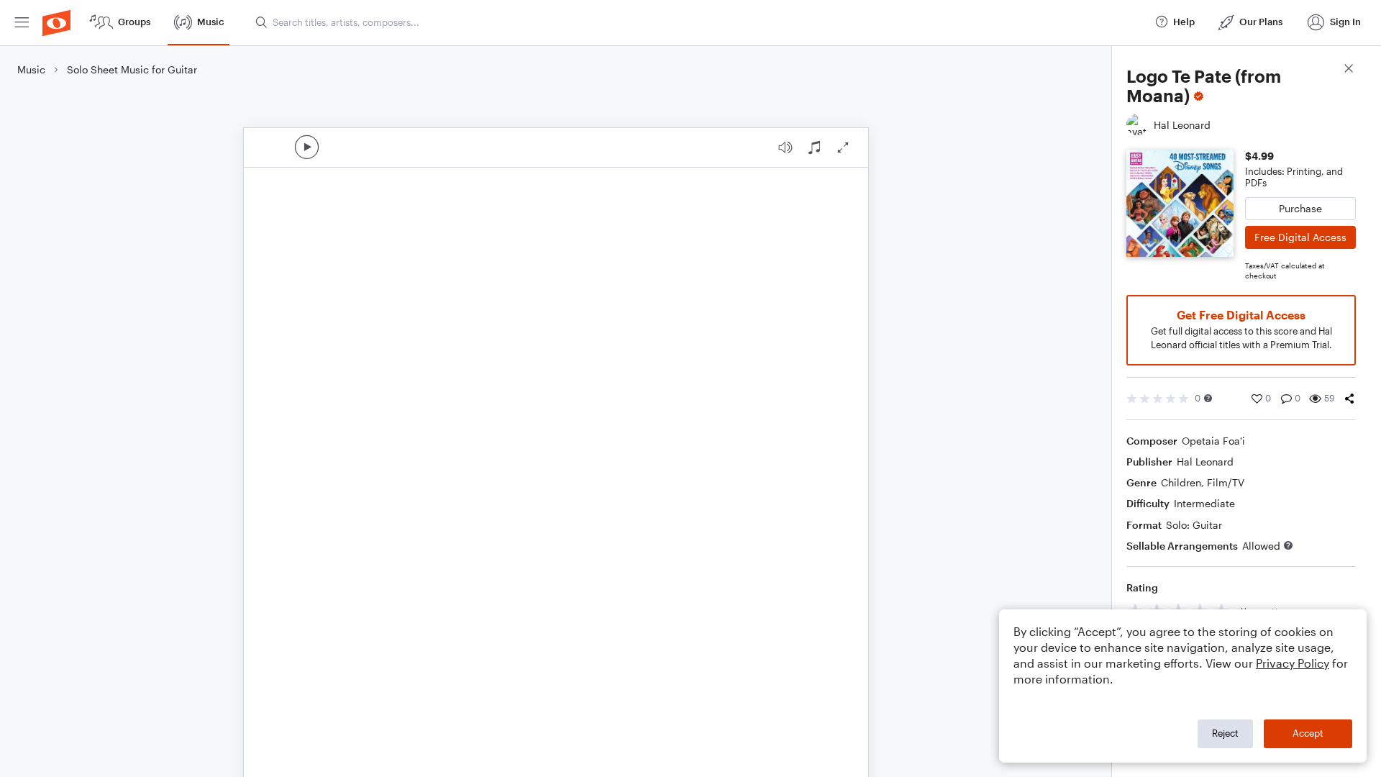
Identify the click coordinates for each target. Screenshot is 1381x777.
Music (31, 69)
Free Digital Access (1300, 237)
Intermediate (1204, 503)
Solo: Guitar (1194, 525)
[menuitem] (21, 22)
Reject (1225, 733)
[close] (1348, 70)
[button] (1208, 398)
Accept (1308, 733)
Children (1181, 482)
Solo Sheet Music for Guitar (132, 69)
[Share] (1349, 398)
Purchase (1300, 208)
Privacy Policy (1292, 663)
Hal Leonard (1205, 461)
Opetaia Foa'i (1213, 441)
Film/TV (1225, 482)
